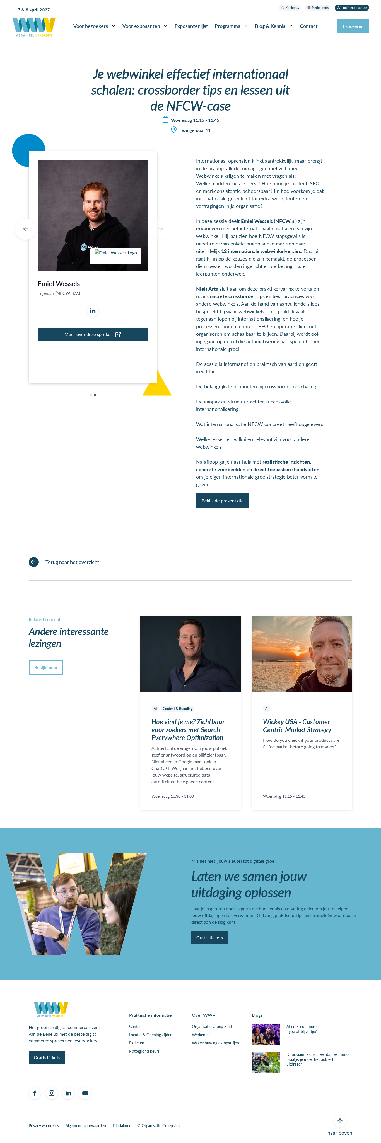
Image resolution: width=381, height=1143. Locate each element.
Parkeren (136, 1042)
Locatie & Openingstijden (150, 1034)
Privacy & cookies (44, 1125)
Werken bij (201, 1034)
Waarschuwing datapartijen (215, 1042)
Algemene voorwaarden (86, 1125)
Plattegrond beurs (144, 1051)
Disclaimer (122, 1125)
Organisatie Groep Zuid (212, 1026)
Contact (136, 1026)
